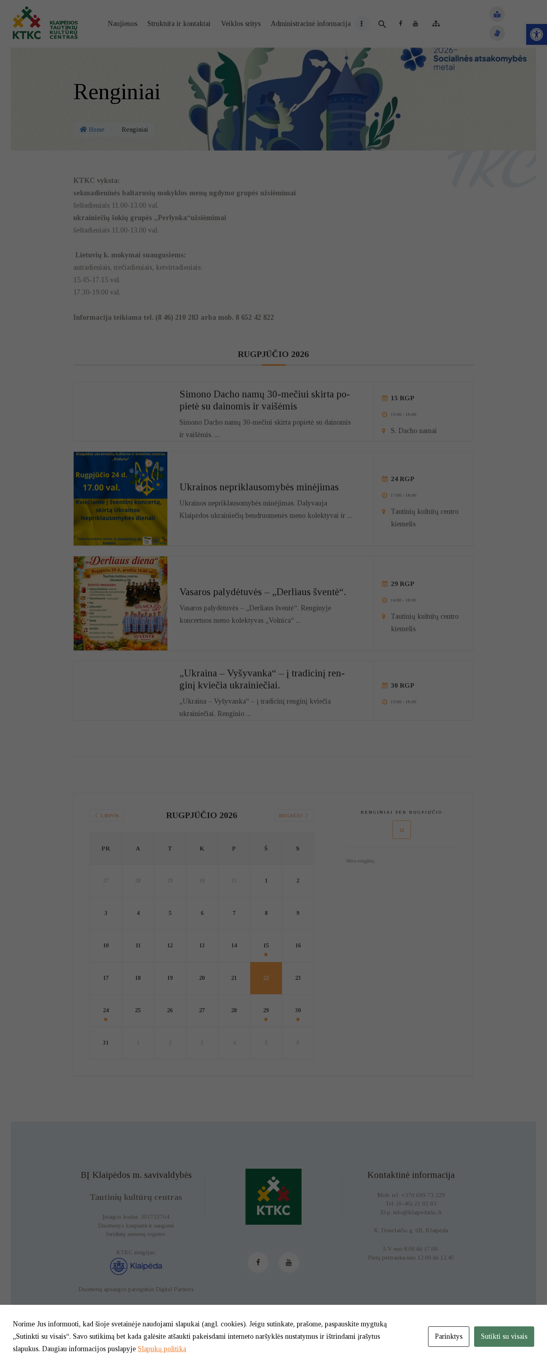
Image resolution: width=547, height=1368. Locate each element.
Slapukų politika (162, 1349)
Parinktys (449, 1336)
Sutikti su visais (504, 1336)
